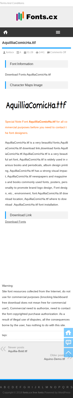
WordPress (64, 392)
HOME (5, 32)
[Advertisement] (36, 253)
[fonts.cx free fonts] (36, 17)
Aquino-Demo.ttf (54, 359)
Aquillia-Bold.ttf (17, 351)
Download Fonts (15, 221)
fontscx (10, 52)
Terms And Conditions (12, 3)
